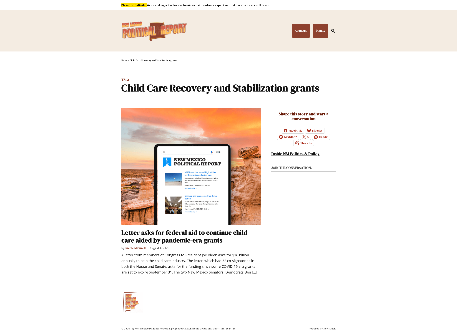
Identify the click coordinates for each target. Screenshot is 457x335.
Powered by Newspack (322, 328)
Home (124, 60)
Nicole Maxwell (135, 248)
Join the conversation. (291, 167)
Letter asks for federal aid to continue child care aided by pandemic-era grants (184, 236)
